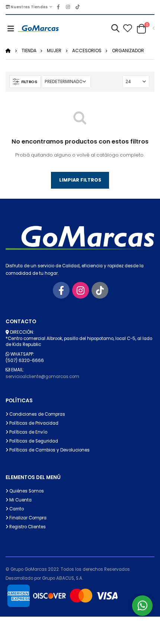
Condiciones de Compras (36, 414)
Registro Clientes (27, 527)
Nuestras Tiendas (29, 6)
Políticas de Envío (27, 432)
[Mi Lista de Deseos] (127, 28)
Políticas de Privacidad (33, 423)
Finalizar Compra (27, 518)
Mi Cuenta (20, 500)
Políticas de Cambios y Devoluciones (49, 450)
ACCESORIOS (87, 50)
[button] (115, 29)
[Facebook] (61, 290)
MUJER (54, 50)
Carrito (16, 509)
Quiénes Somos (26, 491)
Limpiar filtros (80, 180)
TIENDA (29, 50)
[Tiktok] (100, 290)
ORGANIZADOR (128, 50)
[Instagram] (80, 290)
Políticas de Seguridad (33, 441)
